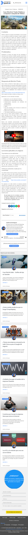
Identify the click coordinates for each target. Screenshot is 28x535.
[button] (17, 2)
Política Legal (12, 517)
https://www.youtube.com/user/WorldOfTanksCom (13, 92)
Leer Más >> (5, 282)
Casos (11, 9)
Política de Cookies (22, 517)
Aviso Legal (4, 517)
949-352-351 (20, 529)
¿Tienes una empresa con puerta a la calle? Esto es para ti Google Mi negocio (14, 344)
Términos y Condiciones (14, 520)
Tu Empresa (14, 9)
